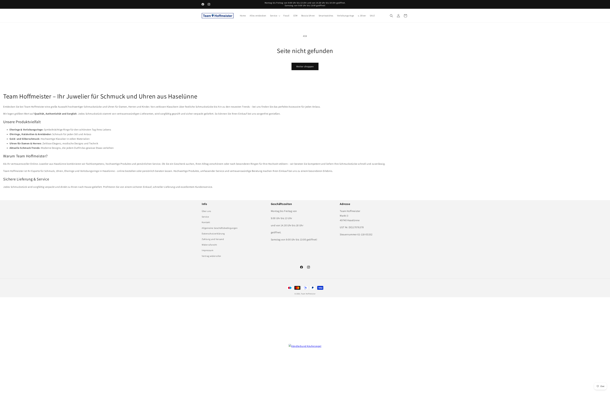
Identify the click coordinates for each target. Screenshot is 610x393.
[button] (274, 15)
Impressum (207, 250)
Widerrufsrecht (209, 244)
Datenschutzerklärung (213, 233)
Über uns (206, 211)
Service (205, 216)
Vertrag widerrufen (211, 256)
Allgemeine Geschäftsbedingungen (220, 228)
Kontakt (206, 222)
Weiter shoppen (305, 66)
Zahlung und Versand (213, 239)
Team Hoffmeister (308, 294)
